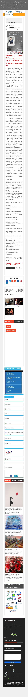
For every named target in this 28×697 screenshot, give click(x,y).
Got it (17, 8)
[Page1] (14, 12)
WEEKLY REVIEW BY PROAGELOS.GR (13, 377)
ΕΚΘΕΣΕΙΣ (8, 382)
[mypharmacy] (8, 423)
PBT (13, 684)
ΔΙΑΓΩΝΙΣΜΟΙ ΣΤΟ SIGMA (11, 381)
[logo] (6, 399)
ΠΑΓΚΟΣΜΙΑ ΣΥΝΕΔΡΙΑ (11, 387)
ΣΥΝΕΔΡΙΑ (8, 392)
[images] (7, 413)
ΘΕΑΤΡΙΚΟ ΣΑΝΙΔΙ (10, 386)
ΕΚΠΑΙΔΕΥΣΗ (9, 383)
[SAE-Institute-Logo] (9, 427)
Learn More (12, 8)
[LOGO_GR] (7, 443)
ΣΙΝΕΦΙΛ (8, 391)
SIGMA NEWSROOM (10, 374)
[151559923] (8, 454)
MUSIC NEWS (9, 372)
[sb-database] (8, 409)
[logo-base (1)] (8, 438)
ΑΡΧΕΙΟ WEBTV (9, 378)
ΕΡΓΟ (7, 385)
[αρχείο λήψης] (8, 404)
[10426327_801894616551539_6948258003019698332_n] (14, 434)
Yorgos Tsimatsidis (16, 685)
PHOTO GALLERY (10, 373)
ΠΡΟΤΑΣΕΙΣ (9, 390)
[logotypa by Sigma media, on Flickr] (14, 613)
